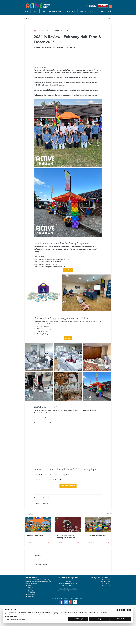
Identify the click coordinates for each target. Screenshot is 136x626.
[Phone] (87, 6)
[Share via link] (48, 521)
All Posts (27, 18)
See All (109, 537)
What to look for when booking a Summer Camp (67, 560)
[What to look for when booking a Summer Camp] (68, 548)
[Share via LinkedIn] (44, 521)
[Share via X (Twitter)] (39, 521)
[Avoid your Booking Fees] (98, 548)
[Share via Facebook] (35, 521)
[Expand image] (43, 316)
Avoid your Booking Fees (96, 559)
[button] (110, 6)
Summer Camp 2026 (35, 559)
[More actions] (101, 31)
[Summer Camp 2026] (38, 548)
